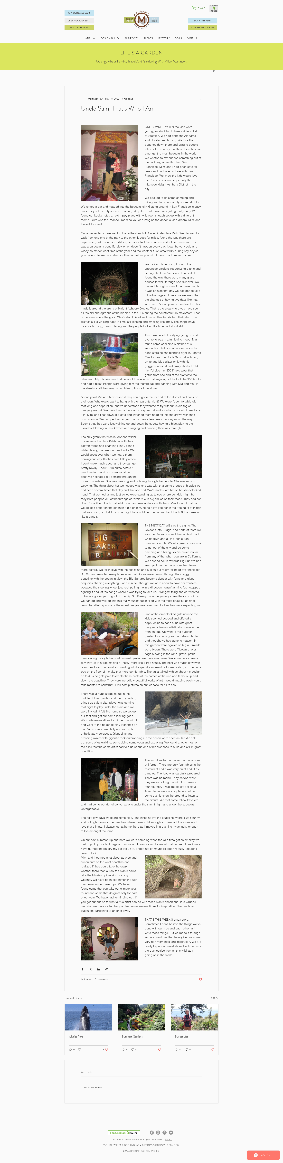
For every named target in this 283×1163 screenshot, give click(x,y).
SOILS (181, 38)
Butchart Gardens (132, 1036)
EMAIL (168, 1139)
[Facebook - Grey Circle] (152, 1133)
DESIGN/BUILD (110, 38)
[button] (199, 8)
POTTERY (166, 38)
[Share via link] (106, 969)
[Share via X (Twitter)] (90, 969)
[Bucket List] (194, 1017)
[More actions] (200, 99)
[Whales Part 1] (88, 1017)
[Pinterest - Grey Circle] (164, 1133)
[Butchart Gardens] (141, 1017)
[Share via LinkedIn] (98, 969)
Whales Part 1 (77, 1036)
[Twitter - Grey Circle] (171, 1133)
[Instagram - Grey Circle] (158, 1133)
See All (214, 997)
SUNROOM (131, 38)
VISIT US (192, 38)
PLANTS (151, 38)
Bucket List (181, 1036)
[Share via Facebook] (82, 969)
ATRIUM (90, 38)
